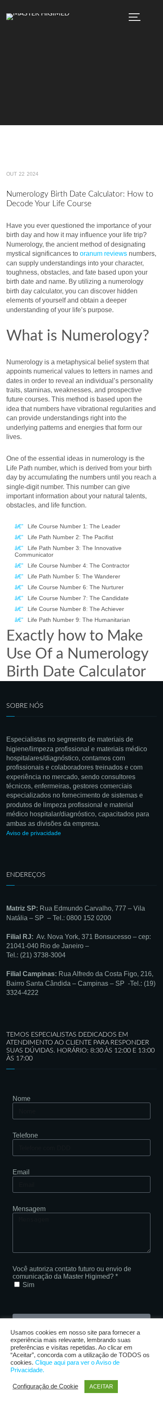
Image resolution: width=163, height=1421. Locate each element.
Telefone (25, 1135)
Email (21, 1172)
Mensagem (29, 1208)
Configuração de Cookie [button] (45, 1386)
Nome (22, 1098)
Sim (28, 1284)
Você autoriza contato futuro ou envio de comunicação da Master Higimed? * (72, 1272)
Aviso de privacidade (33, 833)
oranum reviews (103, 253)
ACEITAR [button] (101, 1386)
